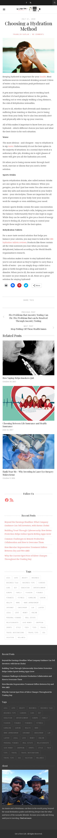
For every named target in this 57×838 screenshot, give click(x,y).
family (19, 592)
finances (10, 597)
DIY (15, 587)
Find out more (25, 818)
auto (16, 578)
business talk (12, 583)
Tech (26, 627)
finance (39, 592)
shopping (39, 622)
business (35, 578)
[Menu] (4, 9)
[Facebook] (26, 2)
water (10, 146)
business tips (29, 583)
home (18, 602)
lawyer (41, 607)
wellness (21, 637)
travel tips (33, 632)
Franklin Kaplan (21, 34)
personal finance (13, 617)
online (34, 612)
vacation (10, 637)
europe (9, 592)
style (18, 627)
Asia (8, 578)
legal (8, 612)
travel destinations (15, 632)
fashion (29, 592)
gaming (43, 597)
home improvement (31, 602)
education (25, 587)
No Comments (38, 34)
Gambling (32, 597)
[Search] (54, 2)
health (43, 76)
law (32, 607)
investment (22, 607)
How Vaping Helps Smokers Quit (18, 378)
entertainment (40, 587)
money (25, 612)
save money (27, 622)
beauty (25, 578)
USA (43, 632)
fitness (21, 597)
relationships (12, 622)
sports (9, 627)
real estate (30, 617)
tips (34, 627)
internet (10, 607)
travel (43, 627)
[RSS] (30, 2)
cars (8, 587)
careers (42, 583)
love (17, 612)
